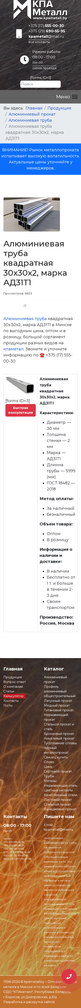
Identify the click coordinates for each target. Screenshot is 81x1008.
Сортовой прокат (58, 771)
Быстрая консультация (20, 410)
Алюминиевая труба (25, 318)
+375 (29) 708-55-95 (19, 852)
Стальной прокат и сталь (59, 726)
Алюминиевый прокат (55, 679)
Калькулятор (13, 696)
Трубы (49, 776)
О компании (13, 687)
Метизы (50, 781)
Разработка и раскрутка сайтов (29, 1002)
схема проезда (44, 68)
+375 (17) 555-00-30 (18, 855)
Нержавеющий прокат (56, 717)
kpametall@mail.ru (58, 830)
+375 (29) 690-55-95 (13, 842)
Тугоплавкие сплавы (60, 743)
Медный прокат (57, 705)
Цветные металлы (58, 790)
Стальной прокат (57, 804)
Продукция (12, 677)
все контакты (39, 42)
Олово (49, 762)
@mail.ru (46, 36)
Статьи (8, 691)
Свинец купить (56, 757)
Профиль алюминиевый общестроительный (60, 691)
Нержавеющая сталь (60, 786)
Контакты (11, 701)
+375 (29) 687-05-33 (13, 845)
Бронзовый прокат (59, 734)
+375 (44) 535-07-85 (13, 848)
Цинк (48, 767)
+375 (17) (46, 26)
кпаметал (13, 349)
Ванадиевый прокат (60, 809)
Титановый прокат (59, 710)
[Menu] (67, 96)
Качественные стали (60, 795)
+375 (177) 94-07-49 (20, 858)
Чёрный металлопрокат (56, 750)
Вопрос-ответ (14, 682)
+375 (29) (47, 31)
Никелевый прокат (59, 738)
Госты (7, 705)
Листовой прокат (58, 800)
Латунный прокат (58, 701)
